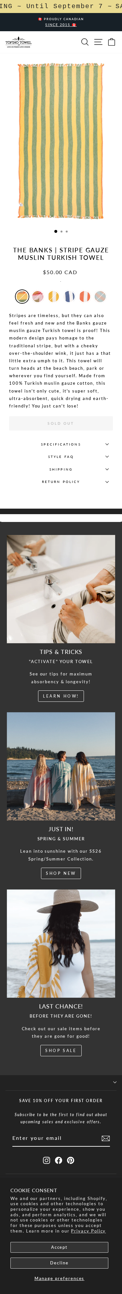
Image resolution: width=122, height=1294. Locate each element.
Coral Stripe (84, 296)
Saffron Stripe (53, 296)
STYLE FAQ (61, 457)
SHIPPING (61, 469)
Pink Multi (37, 296)
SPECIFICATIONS (61, 444)
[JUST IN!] (61, 766)
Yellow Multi (22, 296)
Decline (59, 1262)
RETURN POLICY (61, 482)
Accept (59, 1247)
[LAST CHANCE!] (61, 943)
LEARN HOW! (61, 696)
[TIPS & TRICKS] (61, 589)
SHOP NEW (61, 873)
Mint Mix (100, 296)
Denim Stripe (68, 296)
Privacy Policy (88, 1231)
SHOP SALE (60, 1050)
